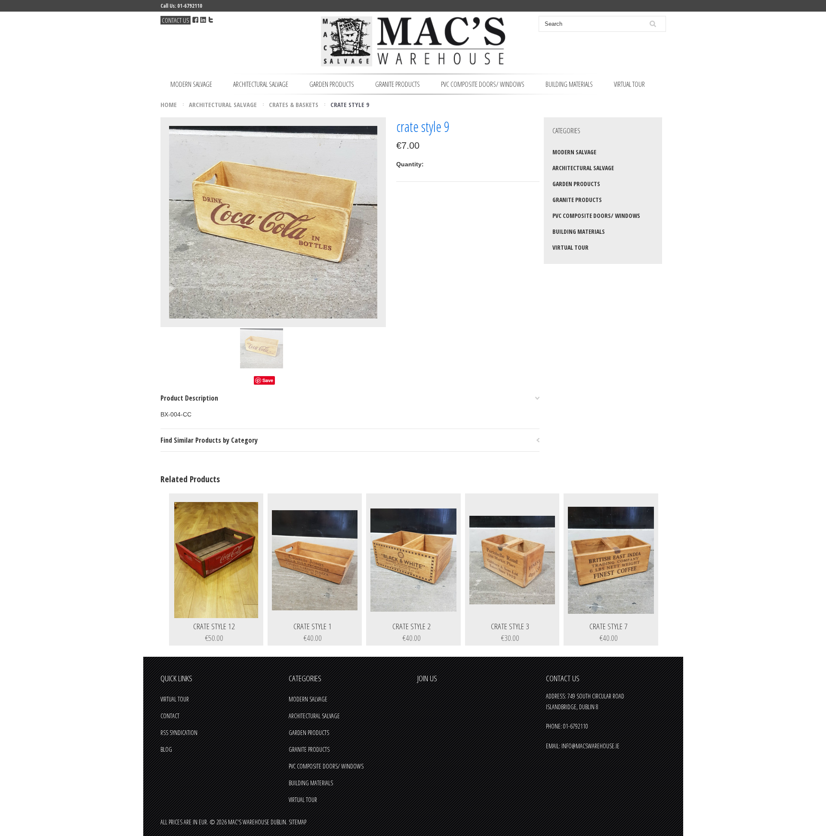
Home (168, 104)
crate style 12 (214, 627)
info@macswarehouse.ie (590, 746)
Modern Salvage (191, 84)
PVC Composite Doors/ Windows (482, 84)
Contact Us (175, 20)
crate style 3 (510, 627)
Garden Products (331, 84)
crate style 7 (608, 627)
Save (267, 380)
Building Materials (569, 84)
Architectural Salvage (260, 84)
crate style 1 (312, 627)
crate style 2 (411, 627)
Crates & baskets (293, 104)
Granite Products (397, 84)
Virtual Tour (629, 84)
